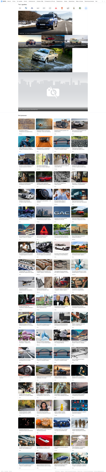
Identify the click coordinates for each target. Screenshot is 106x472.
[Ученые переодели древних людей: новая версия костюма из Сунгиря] (79, 425)
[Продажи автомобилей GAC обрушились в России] (62, 214)
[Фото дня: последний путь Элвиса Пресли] (62, 179)
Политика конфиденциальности (99, 471)
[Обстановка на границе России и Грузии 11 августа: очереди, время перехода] (79, 338)
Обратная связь (79, 471)
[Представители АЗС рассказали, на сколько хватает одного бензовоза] (79, 250)
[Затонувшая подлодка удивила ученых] (62, 443)
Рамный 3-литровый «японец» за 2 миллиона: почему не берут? (52, 46)
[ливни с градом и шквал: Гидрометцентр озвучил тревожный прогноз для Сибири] (62, 408)
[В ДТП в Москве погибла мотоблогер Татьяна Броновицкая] (44, 232)
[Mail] (1, 1)
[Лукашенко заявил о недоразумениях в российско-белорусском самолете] (26, 285)
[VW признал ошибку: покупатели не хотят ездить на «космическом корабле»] (44, 250)
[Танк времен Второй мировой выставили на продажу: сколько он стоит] (62, 267)
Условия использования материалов (70, 471)
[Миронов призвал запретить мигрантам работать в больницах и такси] (26, 320)
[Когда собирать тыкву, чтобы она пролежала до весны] (44, 425)
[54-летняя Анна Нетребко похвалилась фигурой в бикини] (44, 408)
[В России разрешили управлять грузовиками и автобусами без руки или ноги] (62, 232)
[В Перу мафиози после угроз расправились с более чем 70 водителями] (44, 390)
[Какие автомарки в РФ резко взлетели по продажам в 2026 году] (79, 214)
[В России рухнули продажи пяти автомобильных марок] (79, 127)
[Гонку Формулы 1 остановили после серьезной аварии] (79, 443)
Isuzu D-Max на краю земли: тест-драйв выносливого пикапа (27, 46)
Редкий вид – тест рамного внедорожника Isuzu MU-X (30, 33)
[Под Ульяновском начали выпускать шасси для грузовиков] (79, 197)
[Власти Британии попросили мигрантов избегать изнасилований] (79, 232)
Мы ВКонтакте (57, 471)
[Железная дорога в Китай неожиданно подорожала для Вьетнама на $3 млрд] (79, 302)
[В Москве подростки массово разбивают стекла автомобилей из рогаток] (44, 127)
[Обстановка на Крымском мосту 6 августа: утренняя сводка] (44, 355)
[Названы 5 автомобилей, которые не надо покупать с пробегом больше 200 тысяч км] (26, 197)
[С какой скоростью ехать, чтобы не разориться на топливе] (26, 355)
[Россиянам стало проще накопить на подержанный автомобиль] (79, 285)
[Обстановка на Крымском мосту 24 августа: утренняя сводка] (62, 355)
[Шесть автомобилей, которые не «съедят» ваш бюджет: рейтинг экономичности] (79, 461)
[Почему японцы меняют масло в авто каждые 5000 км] (62, 338)
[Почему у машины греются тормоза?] (26, 373)
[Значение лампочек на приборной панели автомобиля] (26, 425)
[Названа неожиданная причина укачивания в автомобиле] (26, 179)
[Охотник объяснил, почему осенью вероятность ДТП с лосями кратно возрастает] (26, 408)
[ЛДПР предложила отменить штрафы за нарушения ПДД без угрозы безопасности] (26, 144)
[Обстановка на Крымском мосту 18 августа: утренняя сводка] (44, 320)
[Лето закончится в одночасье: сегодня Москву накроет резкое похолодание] (44, 214)
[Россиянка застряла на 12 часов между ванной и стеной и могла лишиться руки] (79, 267)
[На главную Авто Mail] (4, 1)
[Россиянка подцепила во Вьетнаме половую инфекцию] (44, 162)
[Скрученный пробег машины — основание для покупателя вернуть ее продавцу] (79, 390)
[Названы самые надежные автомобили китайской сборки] (44, 179)
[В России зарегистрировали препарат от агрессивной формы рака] (44, 338)
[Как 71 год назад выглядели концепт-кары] (79, 355)
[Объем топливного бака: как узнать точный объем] (79, 320)
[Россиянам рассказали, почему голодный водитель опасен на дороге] (26, 250)
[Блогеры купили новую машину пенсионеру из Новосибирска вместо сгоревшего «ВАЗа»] (62, 250)
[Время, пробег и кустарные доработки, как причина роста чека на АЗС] (79, 373)
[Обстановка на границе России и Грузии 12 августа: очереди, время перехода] (26, 232)
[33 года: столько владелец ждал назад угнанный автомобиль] (26, 162)
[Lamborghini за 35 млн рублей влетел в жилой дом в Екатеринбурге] (26, 214)
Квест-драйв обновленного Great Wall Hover (28, 109)
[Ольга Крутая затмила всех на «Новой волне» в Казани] (62, 302)
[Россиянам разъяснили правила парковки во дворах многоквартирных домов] (79, 408)
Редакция (62, 471)
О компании (6, 471)
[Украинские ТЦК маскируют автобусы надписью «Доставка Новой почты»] (79, 162)
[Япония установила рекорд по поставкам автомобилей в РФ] (62, 320)
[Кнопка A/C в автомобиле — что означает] (44, 197)
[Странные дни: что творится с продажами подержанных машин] (26, 267)
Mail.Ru (2, 471)
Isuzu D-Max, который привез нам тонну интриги (29, 70)
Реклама (10, 471)
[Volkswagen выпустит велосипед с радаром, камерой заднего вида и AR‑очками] (62, 285)
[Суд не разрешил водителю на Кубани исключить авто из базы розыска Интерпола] (44, 461)
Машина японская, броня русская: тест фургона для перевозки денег (76, 46)
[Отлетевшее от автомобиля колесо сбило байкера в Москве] (62, 390)
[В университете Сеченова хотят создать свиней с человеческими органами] (44, 267)
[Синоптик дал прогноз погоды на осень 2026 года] (62, 162)
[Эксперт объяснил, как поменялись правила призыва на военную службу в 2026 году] (26, 302)
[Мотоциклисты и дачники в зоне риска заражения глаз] (44, 302)
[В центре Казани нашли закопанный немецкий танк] (44, 285)
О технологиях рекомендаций (88, 471)
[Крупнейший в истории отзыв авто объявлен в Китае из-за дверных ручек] (44, 443)
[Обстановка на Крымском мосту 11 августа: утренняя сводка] (62, 144)
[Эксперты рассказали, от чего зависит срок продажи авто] (26, 443)
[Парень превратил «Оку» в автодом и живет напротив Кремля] (62, 373)
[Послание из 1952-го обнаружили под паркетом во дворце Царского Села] (26, 127)
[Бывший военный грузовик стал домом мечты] (62, 127)
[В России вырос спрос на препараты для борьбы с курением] (62, 197)
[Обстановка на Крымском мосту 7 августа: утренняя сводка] (26, 461)
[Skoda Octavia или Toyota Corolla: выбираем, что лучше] (44, 373)
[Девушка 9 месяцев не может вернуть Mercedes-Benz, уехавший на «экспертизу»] (62, 461)
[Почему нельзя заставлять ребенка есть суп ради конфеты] (26, 390)
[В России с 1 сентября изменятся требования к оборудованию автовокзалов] (79, 179)
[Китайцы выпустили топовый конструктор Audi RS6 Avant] (62, 425)
